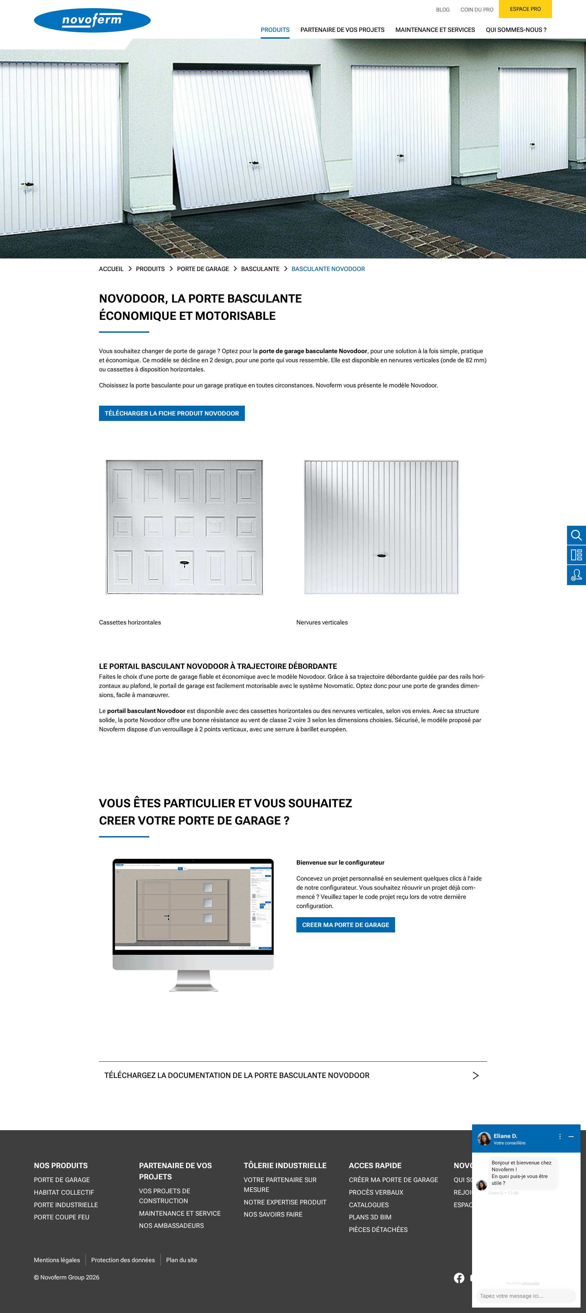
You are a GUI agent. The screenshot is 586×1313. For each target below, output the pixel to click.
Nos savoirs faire (273, 1214)
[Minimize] (571, 1136)
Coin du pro (477, 9)
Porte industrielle (66, 1205)
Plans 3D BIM (370, 1217)
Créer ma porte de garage (393, 1180)
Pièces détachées (378, 1230)
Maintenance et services (435, 29)
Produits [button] (275, 29)
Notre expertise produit (285, 1202)
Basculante (260, 268)
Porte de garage (203, 268)
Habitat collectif (64, 1192)
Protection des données (123, 1259)
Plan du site (181, 1259)
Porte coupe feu (62, 1217)
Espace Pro (525, 9)
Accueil (111, 268)
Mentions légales (57, 1259)
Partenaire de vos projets (342, 29)
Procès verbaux (376, 1192)
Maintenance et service (180, 1213)
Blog (443, 9)
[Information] (560, 1136)
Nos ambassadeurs (171, 1226)
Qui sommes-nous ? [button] (516, 29)
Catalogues (369, 1205)
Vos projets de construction (164, 1196)
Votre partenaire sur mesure (280, 1185)
